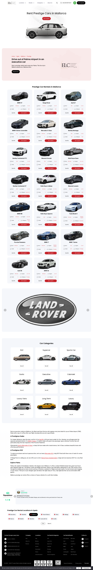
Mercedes (73, 538)
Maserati (65, 554)
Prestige (49, 549)
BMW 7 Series (73, 242)
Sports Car (71, 350)
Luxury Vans (22, 398)
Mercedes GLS (49, 453)
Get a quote (24, 113)
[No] (91, 568)
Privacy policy (78, 563)
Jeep (72, 546)
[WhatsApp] (74, 2)
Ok (78, 568)
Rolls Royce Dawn (73, 158)
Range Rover (46, 103)
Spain (17, 56)
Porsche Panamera (19, 242)
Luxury (71, 398)
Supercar (46, 350)
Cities (43, 523)
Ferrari (64, 549)
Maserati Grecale (46, 158)
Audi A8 (20, 271)
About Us (50, 2)
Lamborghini (66, 551)
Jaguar (72, 549)
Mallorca (23, 56)
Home (13, 56)
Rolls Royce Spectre (46, 214)
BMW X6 (46, 271)
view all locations (38, 554)
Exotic (21, 374)
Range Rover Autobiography (49, 458)
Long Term (46, 398)
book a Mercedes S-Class (25, 445)
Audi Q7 (73, 103)
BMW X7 (19, 103)
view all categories (51, 554)
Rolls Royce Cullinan (46, 186)
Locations (21, 2)
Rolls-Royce (73, 551)
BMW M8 (19, 214)
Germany (37, 543)
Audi (64, 541)
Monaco (37, 541)
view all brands (74, 554)
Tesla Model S (73, 214)
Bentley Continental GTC (20, 158)
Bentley (64, 543)
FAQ (26, 538)
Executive (46, 374)
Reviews (27, 543)
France (36, 551)
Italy (36, 538)
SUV (21, 350)
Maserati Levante (73, 186)
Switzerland (37, 549)
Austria (36, 546)
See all (21, 366)
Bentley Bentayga (73, 130)
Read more (15, 71)
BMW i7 (46, 242)
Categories (40, 2)
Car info (13, 113)
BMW (64, 546)
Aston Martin (66, 538)
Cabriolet (71, 374)
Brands (30, 2)
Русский (87, 563)
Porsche (72, 541)
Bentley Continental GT (19, 186)
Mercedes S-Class (46, 130)
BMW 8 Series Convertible (19, 130)
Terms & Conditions (68, 563)
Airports (49, 523)
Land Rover (73, 543)
